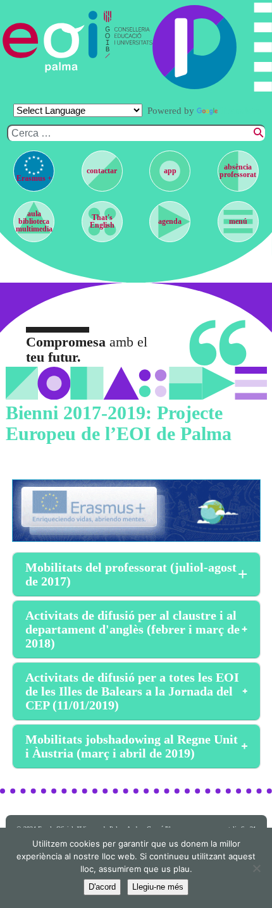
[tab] (136, 574)
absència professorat (237, 171)
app (170, 170)
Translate (239, 111)
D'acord (102, 887)
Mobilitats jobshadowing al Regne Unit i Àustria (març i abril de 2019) (131, 746)
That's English (102, 221)
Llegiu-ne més (157, 887)
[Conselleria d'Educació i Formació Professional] (125, 41)
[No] (256, 868)
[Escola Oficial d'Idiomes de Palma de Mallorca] (50, 41)
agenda (170, 221)
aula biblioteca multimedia (34, 221)
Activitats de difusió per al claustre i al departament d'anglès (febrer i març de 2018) (132, 629)
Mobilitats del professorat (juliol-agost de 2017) (131, 574)
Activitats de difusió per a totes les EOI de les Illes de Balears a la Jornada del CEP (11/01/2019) (132, 691)
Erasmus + (34, 178)
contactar (102, 170)
